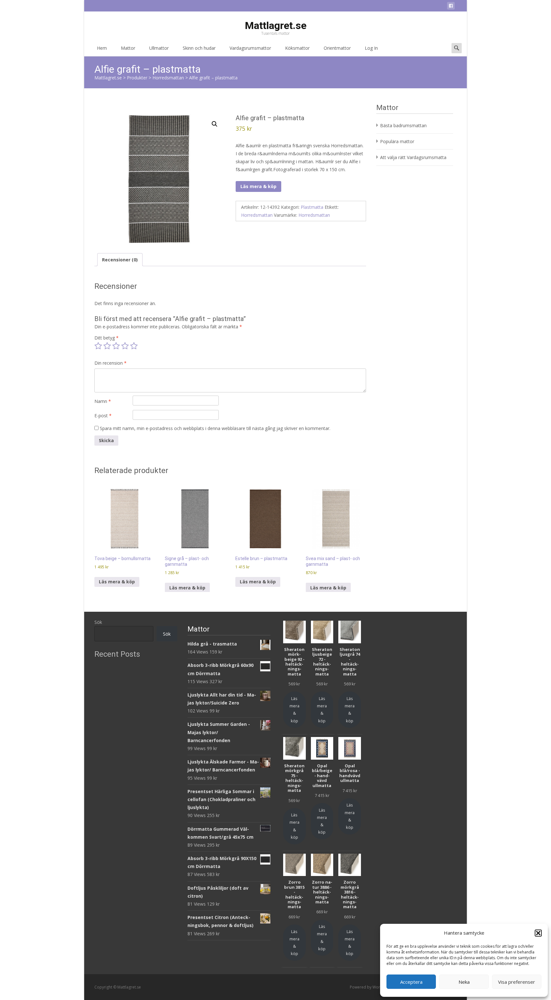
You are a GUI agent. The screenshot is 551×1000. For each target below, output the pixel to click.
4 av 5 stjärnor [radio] (125, 346)
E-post (103, 415)
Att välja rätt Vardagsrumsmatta (413, 157)
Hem (102, 48)
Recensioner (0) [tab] (120, 260)
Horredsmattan (257, 215)
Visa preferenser (516, 982)
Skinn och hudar (199, 48)
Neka (464, 982)
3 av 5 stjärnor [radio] (116, 346)
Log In (371, 48)
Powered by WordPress (371, 987)
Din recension (110, 363)
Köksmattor (297, 48)
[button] (538, 933)
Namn (102, 401)
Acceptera (411, 982)
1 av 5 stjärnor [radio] (98, 346)
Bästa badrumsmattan (403, 125)
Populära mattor (397, 141)
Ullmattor (159, 48)
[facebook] (451, 7)
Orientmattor (337, 48)
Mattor (128, 48)
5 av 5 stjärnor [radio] (134, 346)
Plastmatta (312, 207)
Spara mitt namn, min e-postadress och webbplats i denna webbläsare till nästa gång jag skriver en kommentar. (215, 428)
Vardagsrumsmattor (250, 48)
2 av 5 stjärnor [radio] (107, 346)
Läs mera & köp (258, 186)
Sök (98, 622)
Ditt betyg (106, 338)
